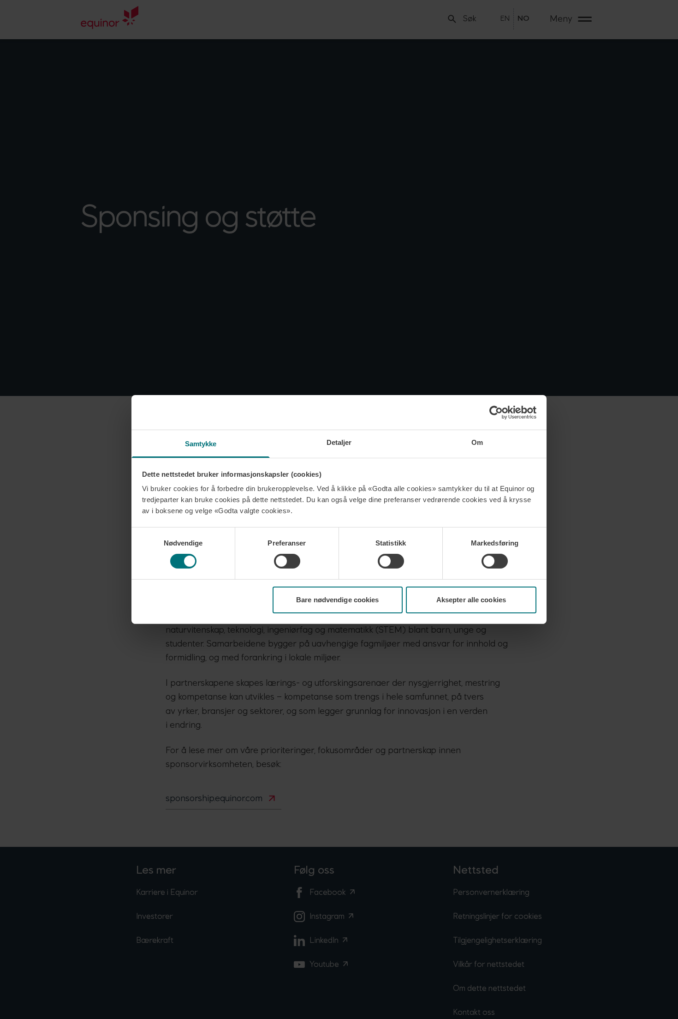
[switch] (287, 561)
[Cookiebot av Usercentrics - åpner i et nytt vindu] (496, 412)
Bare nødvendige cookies (337, 600)
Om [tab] (477, 442)
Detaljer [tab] (339, 442)
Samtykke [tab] (201, 444)
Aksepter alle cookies (471, 600)
